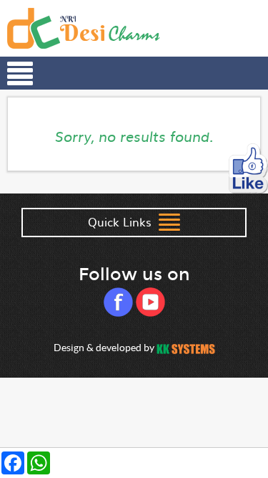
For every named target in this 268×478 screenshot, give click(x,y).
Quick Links (121, 221)
